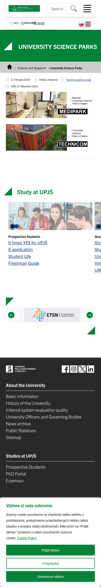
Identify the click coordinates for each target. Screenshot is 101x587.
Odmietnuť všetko (51, 576)
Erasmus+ (15, 480)
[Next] (90, 315)
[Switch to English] (88, 24)
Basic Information (22, 396)
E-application (20, 249)
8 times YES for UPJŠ (27, 242)
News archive (18, 423)
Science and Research (32, 68)
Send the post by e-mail (78, 79)
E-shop (39, 23)
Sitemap (13, 437)
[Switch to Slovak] (81, 24)
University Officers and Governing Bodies (43, 416)
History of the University (28, 403)
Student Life (19, 256)
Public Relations (21, 430)
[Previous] (11, 315)
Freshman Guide (23, 263)
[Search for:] (76, 8)
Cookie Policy (26, 538)
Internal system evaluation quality (37, 410)
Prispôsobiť (50, 563)
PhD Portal (16, 473)
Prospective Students (26, 467)
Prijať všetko (51, 550)
